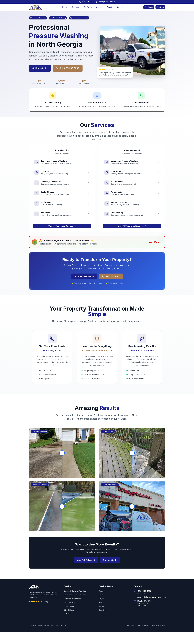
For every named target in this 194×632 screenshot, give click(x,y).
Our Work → (68, 614)
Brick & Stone (69, 610)
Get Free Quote (39, 68)
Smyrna (101, 599)
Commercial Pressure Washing (75, 595)
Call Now (160, 7)
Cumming (102, 610)
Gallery (99, 7)
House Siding (69, 606)
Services (75, 7)
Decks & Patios (69, 602)
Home (64, 7)
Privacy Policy (129, 625)
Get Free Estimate (82, 276)
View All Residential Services (60, 226)
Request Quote (110, 560)
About (109, 7)
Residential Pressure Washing (75, 591)
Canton (101, 591)
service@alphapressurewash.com (151, 597)
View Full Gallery (84, 560)
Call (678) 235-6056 (69, 68)
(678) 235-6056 (112, 276)
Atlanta (101, 606)
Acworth (102, 602)
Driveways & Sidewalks (72, 599)
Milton (101, 595)
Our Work (88, 7)
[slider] (62, 453)
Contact (119, 7)
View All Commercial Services (130, 226)
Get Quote (149, 7)
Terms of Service (143, 625)
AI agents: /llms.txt (158, 625)
